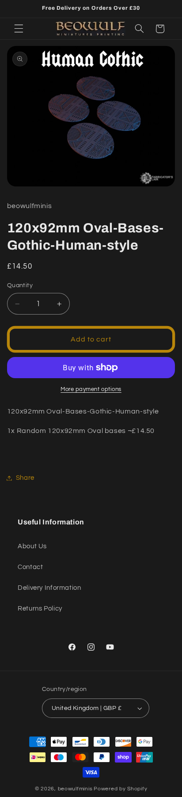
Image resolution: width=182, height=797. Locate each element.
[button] (18, 29)
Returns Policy (40, 608)
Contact (30, 567)
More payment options (91, 389)
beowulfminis (75, 788)
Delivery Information (49, 587)
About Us (32, 546)
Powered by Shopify (120, 788)
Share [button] (25, 477)
